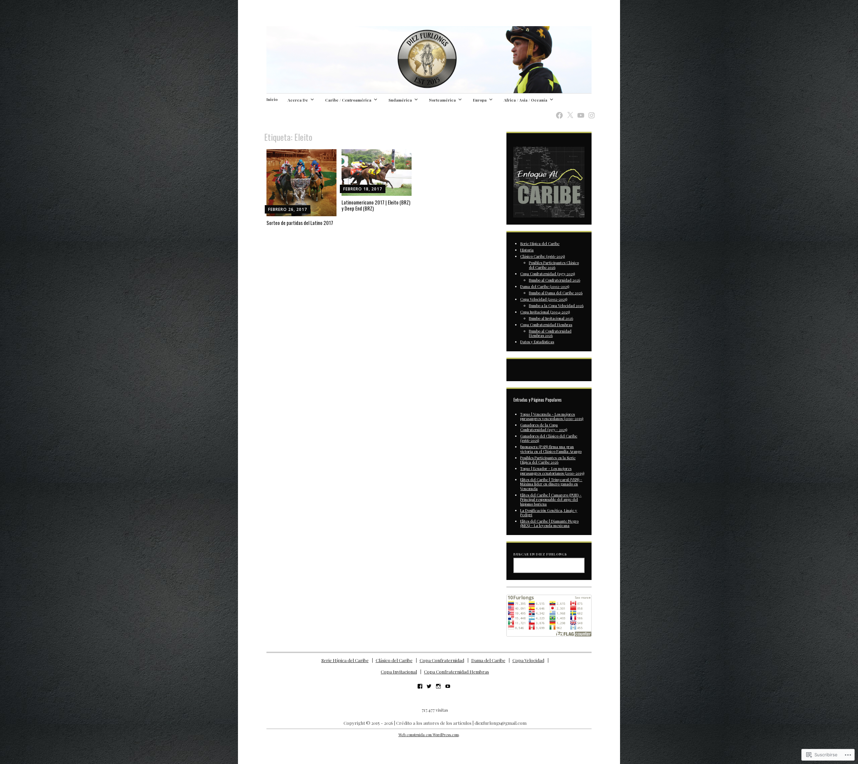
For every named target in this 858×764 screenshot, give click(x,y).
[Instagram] (590, 111)
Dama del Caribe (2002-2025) (544, 286)
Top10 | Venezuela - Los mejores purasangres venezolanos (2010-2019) (551, 416)
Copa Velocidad (528, 660)
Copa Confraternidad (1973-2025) (547, 273)
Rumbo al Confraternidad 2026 (554, 280)
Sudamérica (400, 100)
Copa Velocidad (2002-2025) (543, 299)
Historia (527, 249)
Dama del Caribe (488, 660)
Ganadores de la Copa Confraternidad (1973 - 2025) (543, 427)
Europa (480, 100)
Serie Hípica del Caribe (539, 243)
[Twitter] (568, 111)
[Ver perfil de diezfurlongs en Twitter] (429, 686)
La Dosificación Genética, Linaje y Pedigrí (548, 512)
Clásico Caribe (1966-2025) (542, 256)
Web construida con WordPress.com (429, 734)
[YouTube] (579, 111)
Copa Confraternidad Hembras (546, 324)
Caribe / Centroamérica (348, 100)
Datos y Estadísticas (537, 341)
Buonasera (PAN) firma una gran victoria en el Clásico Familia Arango (550, 449)
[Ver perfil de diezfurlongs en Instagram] (438, 686)
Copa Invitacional (399, 671)
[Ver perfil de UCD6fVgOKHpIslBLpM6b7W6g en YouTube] (447, 686)
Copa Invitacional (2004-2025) (545, 311)
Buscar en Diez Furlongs (540, 554)
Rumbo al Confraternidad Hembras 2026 (550, 333)
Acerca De (298, 100)
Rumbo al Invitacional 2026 (551, 318)
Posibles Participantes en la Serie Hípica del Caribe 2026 (547, 460)
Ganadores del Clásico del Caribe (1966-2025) (548, 438)
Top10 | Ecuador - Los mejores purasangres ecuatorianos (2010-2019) (552, 470)
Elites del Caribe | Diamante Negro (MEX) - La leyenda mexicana (549, 523)
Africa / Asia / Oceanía (525, 100)
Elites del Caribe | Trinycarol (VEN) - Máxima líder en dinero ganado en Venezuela (551, 484)
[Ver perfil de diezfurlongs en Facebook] (420, 686)
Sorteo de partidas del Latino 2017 (299, 222)
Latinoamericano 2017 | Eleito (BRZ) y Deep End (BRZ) (376, 205)
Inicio (272, 99)
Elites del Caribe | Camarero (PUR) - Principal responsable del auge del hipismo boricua (550, 499)
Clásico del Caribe (394, 660)
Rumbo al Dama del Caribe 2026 (556, 292)
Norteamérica (442, 100)
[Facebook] (557, 111)
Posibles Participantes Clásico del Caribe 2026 (554, 265)
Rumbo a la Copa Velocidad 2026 (556, 305)
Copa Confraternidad (442, 660)
